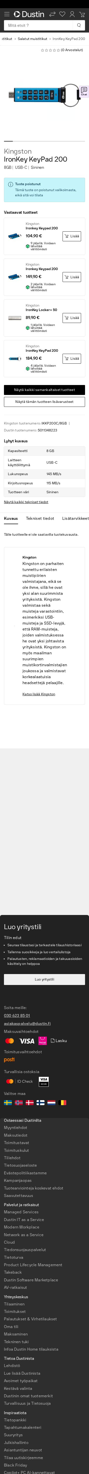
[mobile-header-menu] (7, 14)
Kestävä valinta (18, 1388)
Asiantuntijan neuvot (23, 1450)
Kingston (17, 151)
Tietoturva (13, 1257)
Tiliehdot (12, 1158)
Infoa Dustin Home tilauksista (31, 1349)
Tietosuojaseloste (20, 1165)
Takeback (13, 1272)
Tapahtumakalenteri (23, 1427)
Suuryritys (13, 1435)
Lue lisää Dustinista (22, 1373)
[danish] (30, 1103)
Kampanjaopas (18, 1180)
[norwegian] (19, 1103)
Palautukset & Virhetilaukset (30, 1319)
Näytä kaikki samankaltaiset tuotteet (44, 390)
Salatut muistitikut (32, 39)
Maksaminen (16, 1334)
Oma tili (11, 1326)
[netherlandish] (51, 1103)
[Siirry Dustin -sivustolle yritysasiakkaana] (29, 14)
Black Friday (15, 1465)
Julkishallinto (16, 1442)
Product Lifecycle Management (33, 1265)
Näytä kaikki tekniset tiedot (26, 502)
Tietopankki (15, 1420)
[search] (79, 25)
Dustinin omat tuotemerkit (28, 1396)
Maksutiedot (15, 1135)
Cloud (9, 1242)
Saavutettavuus (18, 1195)
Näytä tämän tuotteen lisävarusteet (44, 402)
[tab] (13, 518)
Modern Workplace (21, 1227)
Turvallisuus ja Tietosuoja (27, 1403)
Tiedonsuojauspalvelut (25, 1249)
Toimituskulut (16, 1150)
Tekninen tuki (16, 1341)
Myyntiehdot (15, 1127)
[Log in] (72, 14)
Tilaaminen (14, 1304)
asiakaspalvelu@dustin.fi (27, 1023)
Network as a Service (24, 1234)
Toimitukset (15, 1311)
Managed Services (21, 1212)
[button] (52, 14)
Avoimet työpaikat (21, 1380)
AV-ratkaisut (15, 1287)
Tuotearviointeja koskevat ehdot (33, 1188)
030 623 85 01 (17, 1015)
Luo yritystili (44, 979)
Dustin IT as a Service (24, 1219)
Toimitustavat (16, 1142)
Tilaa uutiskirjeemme (23, 1457)
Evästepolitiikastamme (25, 1173)
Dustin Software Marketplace (31, 1280)
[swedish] (8, 1103)
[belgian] (62, 1103)
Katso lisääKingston (38, 694)
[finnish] (40, 1103)
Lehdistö (12, 1365)
